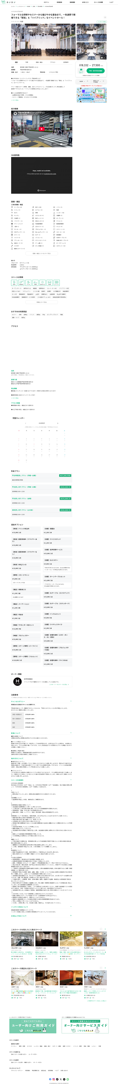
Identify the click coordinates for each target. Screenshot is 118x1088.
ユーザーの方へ (33, 1054)
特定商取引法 (35, 1070)
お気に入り (85, 2)
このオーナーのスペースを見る (58, 684)
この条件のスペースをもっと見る (96, 1001)
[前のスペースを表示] (101, 929)
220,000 (66, 487)
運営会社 (43, 1070)
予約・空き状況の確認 (95, 71)
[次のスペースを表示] (105, 929)
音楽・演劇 (87, 1046)
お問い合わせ (64, 1070)
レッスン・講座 (38, 1046)
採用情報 (50, 1070)
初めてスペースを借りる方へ (19, 1054)
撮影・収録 (22, 1046)
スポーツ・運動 (56, 1046)
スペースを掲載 (98, 2)
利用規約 (27, 1070)
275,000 (66, 498)
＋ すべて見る (14, 100)
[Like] (105, 17)
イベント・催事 (77, 1046)
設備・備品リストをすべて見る (42, 253)
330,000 (66, 510)
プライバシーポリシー (17, 1070)
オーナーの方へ (37, 1062)
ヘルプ (111, 2)
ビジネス (29, 1046)
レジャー (94, 1046)
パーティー (14, 1046)
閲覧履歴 (72, 2)
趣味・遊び (47, 1046)
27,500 (65, 475)
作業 (99, 1046)
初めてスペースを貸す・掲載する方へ (21, 1062)
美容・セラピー (67, 1046)
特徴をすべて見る (42, 302)
